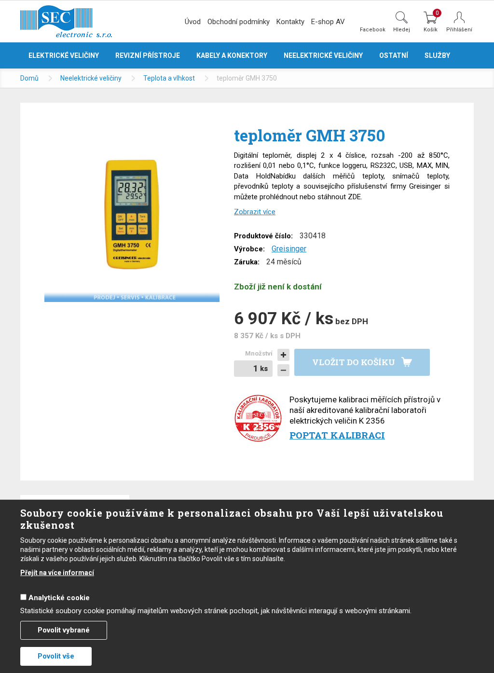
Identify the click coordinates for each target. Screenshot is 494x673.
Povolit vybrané (64, 630)
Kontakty (290, 21)
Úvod (193, 21)
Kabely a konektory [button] (231, 55)
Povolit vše (56, 656)
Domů (29, 78)
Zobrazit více (254, 211)
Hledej (401, 29)
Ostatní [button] (393, 55)
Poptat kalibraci (337, 435)
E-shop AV (328, 21)
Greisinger (289, 248)
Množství (259, 353)
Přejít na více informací (57, 573)
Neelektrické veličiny (91, 78)
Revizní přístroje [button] (147, 55)
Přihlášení (459, 30)
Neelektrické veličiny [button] (323, 55)
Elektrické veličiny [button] (63, 55)
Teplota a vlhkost (169, 78)
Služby (437, 55)
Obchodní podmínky (238, 21)
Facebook (372, 29)
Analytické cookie (59, 597)
